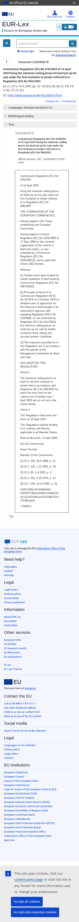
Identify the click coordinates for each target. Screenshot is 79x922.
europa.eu (30, 688)
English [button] (70, 16)
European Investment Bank (19, 814)
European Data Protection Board (22, 827)
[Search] (72, 43)
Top (11, 516)
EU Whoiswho (12, 652)
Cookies (8, 757)
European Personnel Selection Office (25, 831)
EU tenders (10, 644)
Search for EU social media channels (25, 730)
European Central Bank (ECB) (20, 793)
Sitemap (9, 575)
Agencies (9, 840)
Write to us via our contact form (22, 711)
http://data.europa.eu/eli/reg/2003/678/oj (35, 95)
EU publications (13, 656)
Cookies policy (12, 593)
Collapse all (69, 101)
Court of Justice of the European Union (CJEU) (30, 789)
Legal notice (11, 589)
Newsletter (10, 621)
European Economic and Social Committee (28, 806)
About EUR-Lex (12, 616)
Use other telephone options (20, 707)
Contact (8, 570)
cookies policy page (28, 879)
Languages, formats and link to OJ (30, 107)
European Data (12, 639)
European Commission (17, 785)
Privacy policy (12, 749)
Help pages (10, 566)
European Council (14, 776)
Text (11, 124)
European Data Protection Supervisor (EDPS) (29, 823)
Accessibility (11, 598)
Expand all (53, 101)
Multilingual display (21, 116)
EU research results (15, 648)
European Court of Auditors (19, 797)
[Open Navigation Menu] (6, 43)
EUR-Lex (15, 24)
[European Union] (12, 682)
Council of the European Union (21, 780)
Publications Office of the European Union (27, 835)
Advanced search (66, 55)
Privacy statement (14, 602)
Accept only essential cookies (35, 912)
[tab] (40, 108)
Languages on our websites (20, 745)
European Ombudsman (17, 818)
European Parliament (16, 772)
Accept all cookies (27, 901)
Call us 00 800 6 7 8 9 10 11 (19, 703)
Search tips (27, 51)
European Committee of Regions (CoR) (26, 810)
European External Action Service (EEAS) (27, 802)
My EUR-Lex (54, 16)
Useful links (11, 625)
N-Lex (7, 664)
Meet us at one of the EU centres (22, 716)
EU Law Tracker (13, 669)
